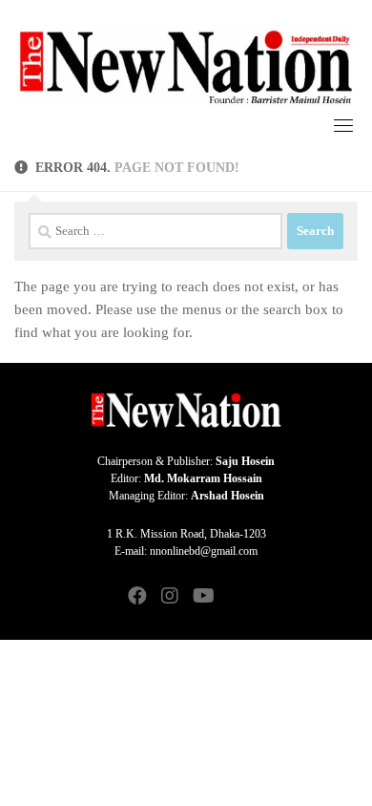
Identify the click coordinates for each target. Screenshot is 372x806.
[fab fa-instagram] (169, 597)
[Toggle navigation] (343, 125)
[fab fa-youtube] (202, 597)
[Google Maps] (234, 597)
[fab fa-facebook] (137, 597)
